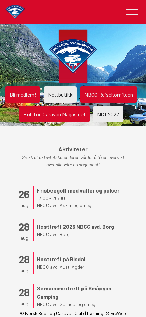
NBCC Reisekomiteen (108, 94)
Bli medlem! (23, 94)
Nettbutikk (60, 94)
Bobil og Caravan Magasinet (54, 114)
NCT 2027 (108, 114)
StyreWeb (116, 313)
